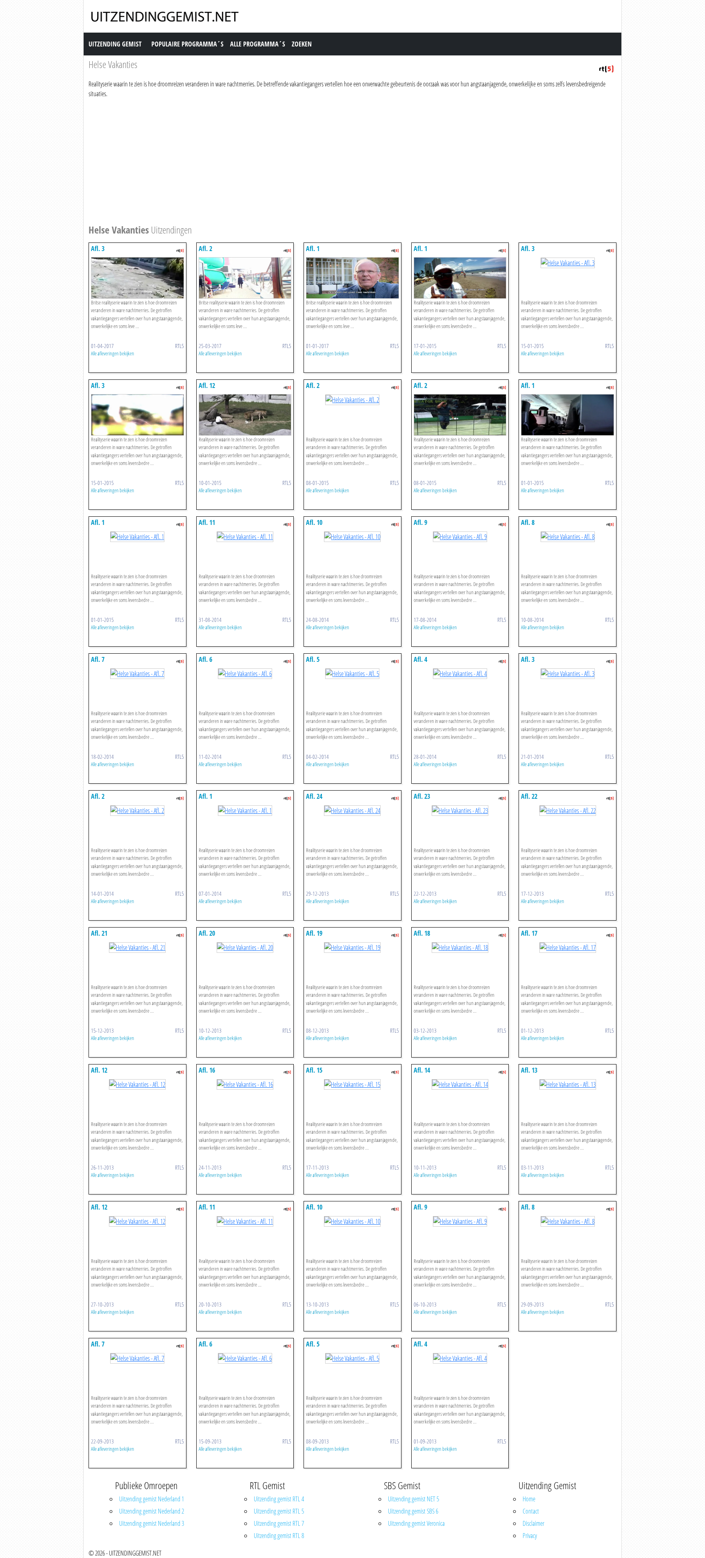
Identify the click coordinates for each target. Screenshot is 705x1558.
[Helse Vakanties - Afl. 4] (460, 672)
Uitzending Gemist (115, 44)
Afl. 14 (422, 1070)
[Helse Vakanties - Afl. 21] (137, 946)
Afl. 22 (529, 796)
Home (529, 1498)
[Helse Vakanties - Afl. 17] (567, 946)
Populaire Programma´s (187, 44)
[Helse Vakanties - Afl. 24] (352, 809)
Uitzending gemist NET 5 (413, 1498)
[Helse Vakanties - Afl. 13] (567, 1083)
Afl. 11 (207, 522)
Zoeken (302, 44)
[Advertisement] (333, 160)
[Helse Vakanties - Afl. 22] (567, 809)
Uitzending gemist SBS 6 (413, 1511)
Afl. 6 (205, 659)
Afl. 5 (312, 659)
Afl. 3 (97, 248)
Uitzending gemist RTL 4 (279, 1498)
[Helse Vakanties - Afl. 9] (460, 535)
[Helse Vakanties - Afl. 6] (245, 672)
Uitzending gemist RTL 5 (279, 1511)
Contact (531, 1511)
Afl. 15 (314, 1070)
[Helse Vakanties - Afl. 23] (460, 809)
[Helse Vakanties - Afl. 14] (460, 1083)
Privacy (530, 1535)
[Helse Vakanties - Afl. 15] (352, 1083)
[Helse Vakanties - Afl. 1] (352, 277)
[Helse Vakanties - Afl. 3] (137, 277)
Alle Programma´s (257, 44)
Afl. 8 (527, 522)
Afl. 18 (422, 933)
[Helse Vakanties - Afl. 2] (245, 277)
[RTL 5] (606, 68)
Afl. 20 (207, 933)
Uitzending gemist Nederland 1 (151, 1498)
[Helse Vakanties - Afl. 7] (137, 672)
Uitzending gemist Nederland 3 (151, 1523)
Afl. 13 (529, 1070)
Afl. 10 (314, 522)
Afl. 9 (420, 522)
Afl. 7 (97, 659)
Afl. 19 (314, 933)
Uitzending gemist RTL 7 (279, 1523)
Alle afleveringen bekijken (112, 353)
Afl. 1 (312, 248)
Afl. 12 (207, 385)
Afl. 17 (529, 933)
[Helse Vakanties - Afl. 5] (352, 672)
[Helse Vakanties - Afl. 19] (352, 946)
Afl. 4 (420, 659)
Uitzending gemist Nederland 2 (151, 1511)
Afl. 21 (99, 933)
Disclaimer (533, 1523)
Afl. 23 (422, 796)
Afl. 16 (207, 1070)
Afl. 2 (205, 248)
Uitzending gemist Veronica (416, 1523)
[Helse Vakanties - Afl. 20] (245, 946)
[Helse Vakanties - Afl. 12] (245, 414)
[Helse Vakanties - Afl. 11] (245, 535)
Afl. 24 (314, 796)
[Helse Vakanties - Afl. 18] (460, 946)
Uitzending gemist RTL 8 (279, 1535)
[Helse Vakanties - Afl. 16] (245, 1083)
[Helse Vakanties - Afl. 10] (352, 535)
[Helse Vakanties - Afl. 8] (568, 535)
